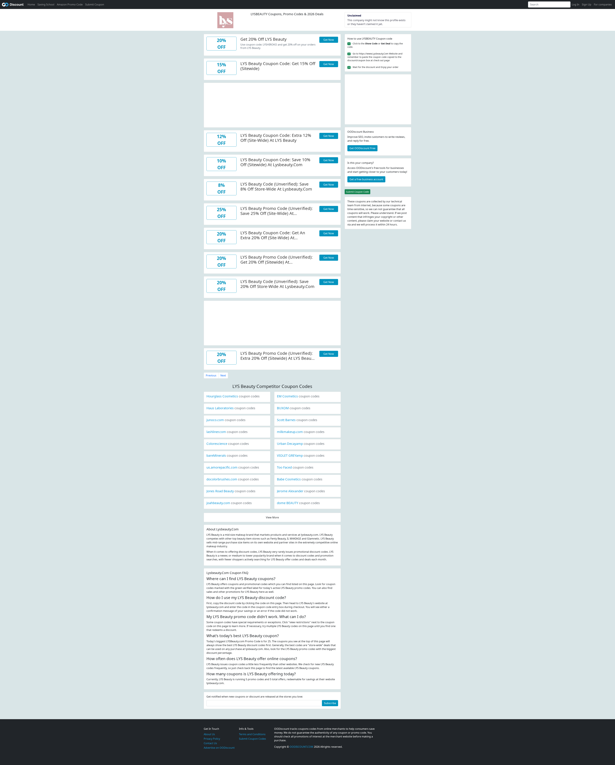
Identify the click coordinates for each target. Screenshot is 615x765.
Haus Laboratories (230, 408)
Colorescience (227, 443)
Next (223, 375)
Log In (575, 4)
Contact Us (210, 743)
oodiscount (13, 4)
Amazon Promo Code (70, 4)
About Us (209, 734)
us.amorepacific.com (232, 467)
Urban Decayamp (300, 443)
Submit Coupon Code (357, 191)
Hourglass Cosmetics (233, 396)
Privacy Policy (212, 738)
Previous (211, 375)
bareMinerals (227, 455)
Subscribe (330, 703)
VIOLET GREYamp (300, 455)
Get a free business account (366, 179)
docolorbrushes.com (232, 479)
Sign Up (586, 4)
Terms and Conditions (252, 734)
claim (370, 220)
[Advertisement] (272, 105)
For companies (603, 4)
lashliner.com (227, 432)
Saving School (45, 4)
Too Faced (295, 467)
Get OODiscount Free (362, 148)
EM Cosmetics (298, 396)
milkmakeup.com (300, 432)
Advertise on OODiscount (219, 747)
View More (272, 517)
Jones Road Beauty (230, 491)
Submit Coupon (94, 4)
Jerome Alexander (301, 491)
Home (31, 4)
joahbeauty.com (229, 503)
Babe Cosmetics (299, 479)
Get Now (328, 40)
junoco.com (226, 420)
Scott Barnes (297, 420)
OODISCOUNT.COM (301, 746)
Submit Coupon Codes (252, 738)
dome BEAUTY (298, 503)
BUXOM (293, 408)
